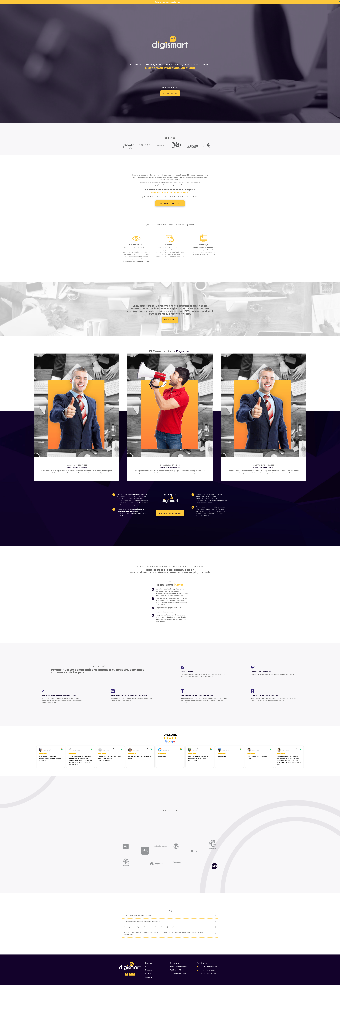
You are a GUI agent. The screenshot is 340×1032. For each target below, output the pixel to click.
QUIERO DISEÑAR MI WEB (170, 513)
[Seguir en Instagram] (126, 974)
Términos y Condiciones (178, 966)
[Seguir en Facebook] (130, 974)
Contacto (148, 977)
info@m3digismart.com (209, 966)
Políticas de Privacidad (178, 970)
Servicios (148, 973)
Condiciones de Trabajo (178, 973)
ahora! (179, 2)
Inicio (147, 966)
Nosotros (148, 970)
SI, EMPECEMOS (170, 93)
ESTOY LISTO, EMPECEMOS (170, 203)
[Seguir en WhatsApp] (133, 974)
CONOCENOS (170, 320)
